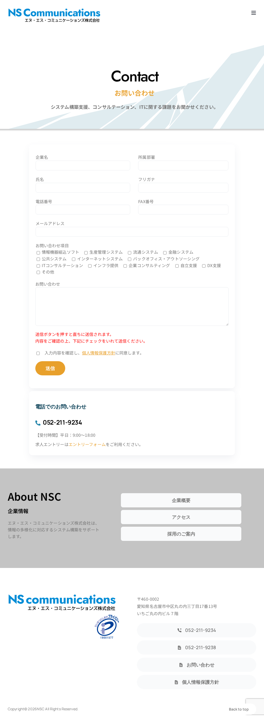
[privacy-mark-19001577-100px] (107, 616)
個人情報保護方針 (98, 353)
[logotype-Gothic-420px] (54, 10)
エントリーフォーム (87, 444)
